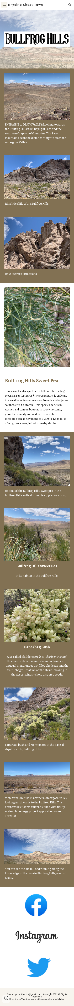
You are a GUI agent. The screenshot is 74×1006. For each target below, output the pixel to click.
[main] (37, 133)
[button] (4, 4)
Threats (10, 815)
